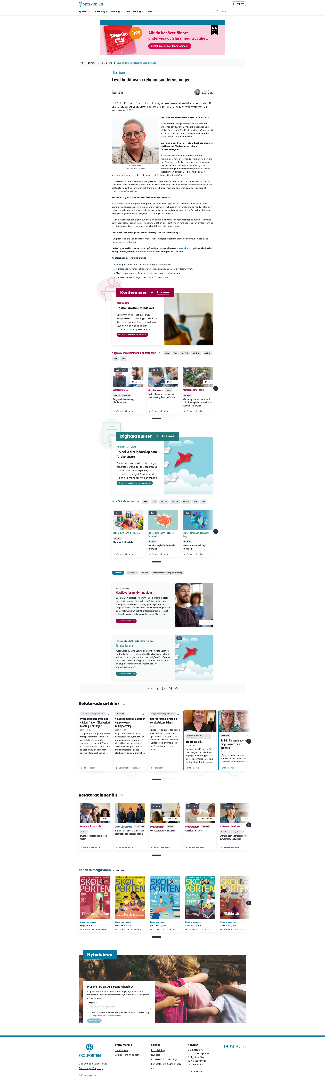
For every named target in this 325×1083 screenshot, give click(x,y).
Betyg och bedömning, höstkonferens (123, 401)
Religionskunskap (185, 248)
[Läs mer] (199, 721)
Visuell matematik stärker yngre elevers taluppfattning (130, 722)
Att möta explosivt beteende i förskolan (162, 547)
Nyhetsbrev (121, 1050)
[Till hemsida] (90, 1051)
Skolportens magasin (127, 1054)
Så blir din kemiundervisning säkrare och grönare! (235, 744)
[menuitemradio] (84, 11)
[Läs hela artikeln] (130, 813)
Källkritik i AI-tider (193, 830)
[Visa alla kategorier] (108, 714)
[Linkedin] (164, 688)
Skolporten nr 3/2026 (88, 925)
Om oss (155, 1068)
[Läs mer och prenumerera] (95, 897)
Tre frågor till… (194, 742)
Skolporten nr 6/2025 (193, 925)
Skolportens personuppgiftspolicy (106, 1015)
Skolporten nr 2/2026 (123, 925)
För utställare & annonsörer (166, 1064)
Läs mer (163, 292)
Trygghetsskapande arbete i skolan (93, 837)
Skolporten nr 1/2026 (158, 925)
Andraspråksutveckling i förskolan (194, 547)
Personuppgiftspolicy (91, 1068)
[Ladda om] (123, 703)
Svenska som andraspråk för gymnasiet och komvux (233, 837)
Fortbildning (158, 1050)
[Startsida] (82, 63)
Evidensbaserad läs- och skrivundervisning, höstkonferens (162, 396)
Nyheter (92, 62)
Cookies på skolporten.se (93, 1063)
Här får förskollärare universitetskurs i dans (164, 720)
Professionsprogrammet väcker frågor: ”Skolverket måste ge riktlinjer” (95, 722)
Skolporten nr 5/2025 (228, 925)
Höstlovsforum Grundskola (162, 830)
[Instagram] (244, 1046)
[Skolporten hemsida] (91, 4)
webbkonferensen (145, 251)
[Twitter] (170, 688)
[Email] (176, 688)
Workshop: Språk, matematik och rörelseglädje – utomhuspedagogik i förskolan (198, 402)
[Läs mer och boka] (128, 377)
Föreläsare (106, 62)
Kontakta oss (195, 1071)
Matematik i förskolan (123, 542)
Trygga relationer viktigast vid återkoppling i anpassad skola (129, 832)
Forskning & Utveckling (164, 1059)
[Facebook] (157, 688)
